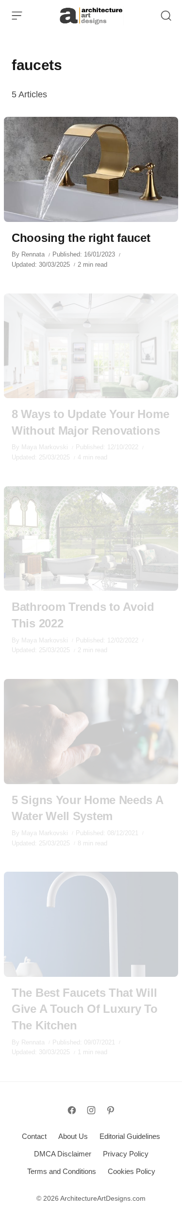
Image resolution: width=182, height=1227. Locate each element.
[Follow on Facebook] (72, 1110)
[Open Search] (166, 15)
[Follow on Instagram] (91, 1110)
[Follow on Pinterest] (110, 1110)
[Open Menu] (17, 15)
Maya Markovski (44, 447)
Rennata (33, 254)
